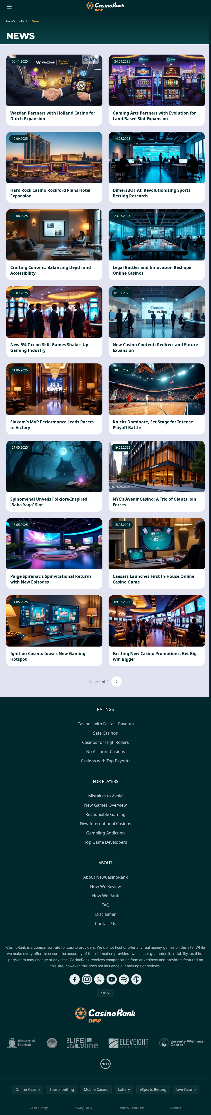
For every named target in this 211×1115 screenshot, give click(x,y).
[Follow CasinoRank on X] (99, 979)
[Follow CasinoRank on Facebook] (74, 979)
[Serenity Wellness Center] (181, 1043)
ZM (103, 992)
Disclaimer (105, 914)
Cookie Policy (39, 1108)
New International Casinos (105, 823)
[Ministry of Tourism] (22, 1043)
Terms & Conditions (131, 1108)
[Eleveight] (128, 1043)
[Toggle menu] (9, 7)
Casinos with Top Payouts (105, 761)
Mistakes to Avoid (105, 796)
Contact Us (105, 923)
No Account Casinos (105, 751)
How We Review (105, 886)
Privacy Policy (83, 1108)
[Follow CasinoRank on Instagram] (87, 979)
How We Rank (105, 896)
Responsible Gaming (105, 814)
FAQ (106, 905)
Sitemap (175, 1108)
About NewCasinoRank (105, 877)
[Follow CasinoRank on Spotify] (124, 979)
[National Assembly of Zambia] (52, 1043)
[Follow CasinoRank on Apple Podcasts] (136, 979)
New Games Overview (105, 805)
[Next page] (116, 681)
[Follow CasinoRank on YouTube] (112, 979)
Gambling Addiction (105, 833)
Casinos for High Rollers (105, 742)
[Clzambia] (82, 1043)
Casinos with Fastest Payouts (105, 724)
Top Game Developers (105, 842)
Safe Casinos (105, 733)
